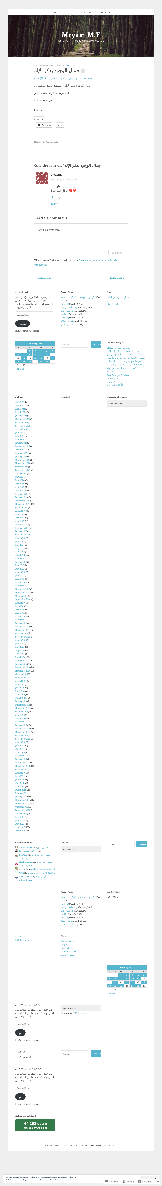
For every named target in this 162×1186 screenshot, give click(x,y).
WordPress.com (68, 954)
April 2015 (20, 653)
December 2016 (22, 589)
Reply (55, 203)
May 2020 (19, 517)
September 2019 (22, 534)
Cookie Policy (54, 1180)
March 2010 (20, 830)
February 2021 (21, 493)
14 (24, 358)
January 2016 (21, 623)
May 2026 (19, 401)
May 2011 (19, 782)
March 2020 (20, 524)
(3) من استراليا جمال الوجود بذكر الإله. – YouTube (63, 78)
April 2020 (20, 521)
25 (47, 361)
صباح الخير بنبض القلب (83, 12)
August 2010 (21, 813)
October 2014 (21, 673)
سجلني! (23, 323)
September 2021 (22, 469)
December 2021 (22, 459)
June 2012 (19, 745)
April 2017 (20, 578)
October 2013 (21, 711)
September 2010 (22, 810)
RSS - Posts (20, 936)
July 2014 (19, 684)
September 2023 (22, 425)
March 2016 (20, 616)
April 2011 (20, 786)
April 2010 (20, 827)
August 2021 (21, 473)
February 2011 (21, 793)
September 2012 (22, 738)
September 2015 (22, 636)
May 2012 (19, 748)
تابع (20, 1033)
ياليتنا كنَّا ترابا (105, 12)
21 (24, 361)
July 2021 (19, 476)
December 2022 (22, 446)
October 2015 (21, 633)
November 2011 (22, 765)
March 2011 (20, 789)
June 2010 (19, 820)
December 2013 (22, 704)
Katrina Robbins (26, 847)
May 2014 (19, 691)
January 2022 (21, 456)
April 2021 (20, 487)
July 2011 (19, 776)
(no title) (65, 303)
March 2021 (20, 490)
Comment (117, 252)
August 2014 (21, 680)
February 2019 (21, 558)
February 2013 (21, 721)
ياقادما (64, 314)
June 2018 (19, 565)
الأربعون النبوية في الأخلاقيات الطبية (78, 297)
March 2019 (20, 555)
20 (18, 361)
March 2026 (20, 405)
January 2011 (21, 796)
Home (54, 12)
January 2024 (21, 415)
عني (96, 12)
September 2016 (22, 599)
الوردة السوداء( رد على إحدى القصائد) (124, 361)
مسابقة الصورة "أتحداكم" (118, 347)
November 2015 (22, 629)
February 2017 (21, 585)
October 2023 (21, 422)
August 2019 (21, 537)
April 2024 (20, 408)
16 (35, 358)
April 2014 (20, 694)
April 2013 (20, 714)
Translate (82, 1013)
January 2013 (21, 725)
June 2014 (19, 687)
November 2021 (22, 463)
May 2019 (19, 548)
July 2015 (19, 643)
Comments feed (68, 951)
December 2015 (22, 626)
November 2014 (22, 670)
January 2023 (21, 442)
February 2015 (21, 660)
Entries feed (66, 947)
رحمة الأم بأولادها (69, 307)
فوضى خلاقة (67, 320)
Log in (64, 944)
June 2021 (19, 480)
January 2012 (21, 759)
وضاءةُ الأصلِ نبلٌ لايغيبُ (118, 374)
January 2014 (21, 701)
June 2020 (19, 514)
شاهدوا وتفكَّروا (117, 278)
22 (29, 361)
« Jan (17, 368)
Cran (21, 872)
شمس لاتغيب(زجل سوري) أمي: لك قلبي (126, 357)
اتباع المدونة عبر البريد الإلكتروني (28, 1004)
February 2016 (21, 619)
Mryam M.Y (81, 34)
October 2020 (21, 507)
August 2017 (21, 571)
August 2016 (21, 602)
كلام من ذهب (67, 310)
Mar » (22, 368)
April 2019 (20, 551)
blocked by (39, 1126)
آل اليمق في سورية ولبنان (42, 868)
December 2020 (22, 500)
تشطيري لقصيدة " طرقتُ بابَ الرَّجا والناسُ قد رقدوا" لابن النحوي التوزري (124, 352)
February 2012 (21, 755)
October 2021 (21, 466)
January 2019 (21, 561)
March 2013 (20, 718)
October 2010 (21, 806)
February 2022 (21, 452)
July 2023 (19, 432)
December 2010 (22, 799)
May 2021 (19, 483)
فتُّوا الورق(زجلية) (115, 384)
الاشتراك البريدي (21, 292)
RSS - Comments (23, 939)
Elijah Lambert (26, 861)
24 (41, 361)
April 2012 (20, 752)
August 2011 (21, 772)
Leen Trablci (25, 876)
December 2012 (22, 728)
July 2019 (19, 541)
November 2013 (22, 708)
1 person (63, 197)
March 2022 (20, 449)
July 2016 (19, 605)
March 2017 (20, 582)
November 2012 (22, 731)
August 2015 (21, 639)
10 (41, 354)
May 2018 (19, 568)
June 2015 (19, 646)
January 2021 (21, 497)
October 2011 (21, 769)
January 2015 (21, 663)
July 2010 (19, 816)
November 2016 (22, 592)
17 (41, 358)
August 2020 (21, 510)
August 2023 (21, 429)
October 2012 (21, 735)
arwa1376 (57, 175)
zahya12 (66, 65)
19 (52, 358)
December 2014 (22, 667)
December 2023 (22, 418)
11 (47, 354)
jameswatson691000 (28, 851)
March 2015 (20, 657)
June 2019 (19, 544)
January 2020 (21, 531)
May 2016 (19, 609)
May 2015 (19, 650)
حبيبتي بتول (43, 847)
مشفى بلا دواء (44, 278)
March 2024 (20, 412)
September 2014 (22, 677)
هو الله (110, 371)
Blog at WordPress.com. (57, 1146)
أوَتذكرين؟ (111, 381)
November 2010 (22, 803)
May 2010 (19, 823)
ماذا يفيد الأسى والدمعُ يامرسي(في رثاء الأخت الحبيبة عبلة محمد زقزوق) (125, 366)
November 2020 (22, 503)
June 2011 (19, 779)
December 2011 (22, 762)
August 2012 (21, 742)
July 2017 (19, 575)
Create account (68, 941)
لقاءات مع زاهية (50, 141)
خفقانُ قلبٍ (112, 378)
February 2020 (21, 527)
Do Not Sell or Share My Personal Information (93, 1146)
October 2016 (21, 595)
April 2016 (20, 612)
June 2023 (19, 435)
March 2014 (20, 697)
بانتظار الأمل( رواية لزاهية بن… (41, 872)
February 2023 (21, 439)
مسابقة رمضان (68, 324)
